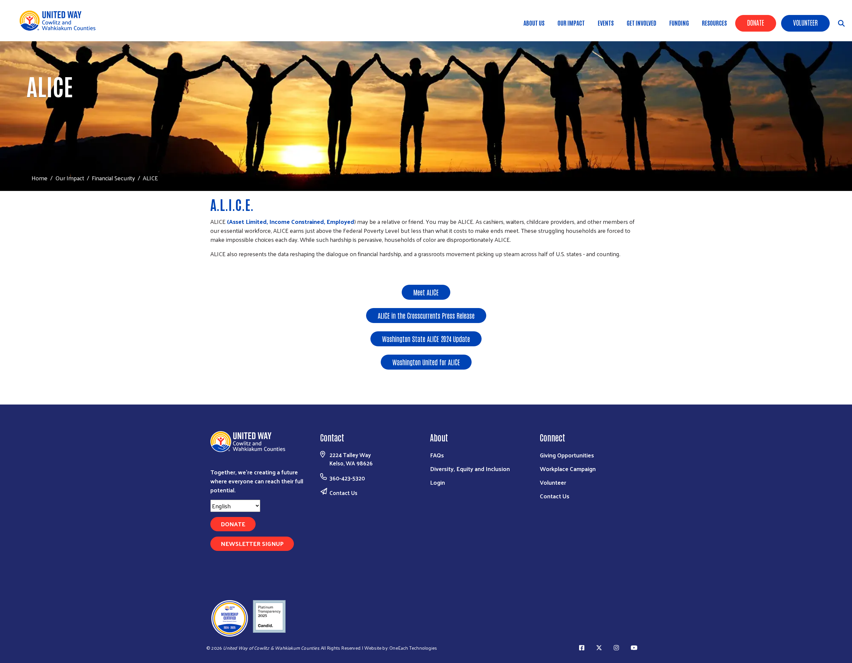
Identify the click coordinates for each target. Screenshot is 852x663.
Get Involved (641, 23)
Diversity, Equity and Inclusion (470, 468)
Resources (714, 23)
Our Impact (571, 23)
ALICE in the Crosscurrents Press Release (426, 315)
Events (606, 23)
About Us (534, 23)
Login (437, 482)
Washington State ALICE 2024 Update (426, 338)
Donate (755, 22)
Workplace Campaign (568, 468)
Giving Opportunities (567, 455)
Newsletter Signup (252, 543)
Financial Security (113, 177)
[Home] (60, 20)
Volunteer (805, 22)
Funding (679, 23)
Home (40, 177)
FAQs (437, 455)
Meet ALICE (426, 292)
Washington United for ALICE (426, 362)
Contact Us (343, 493)
